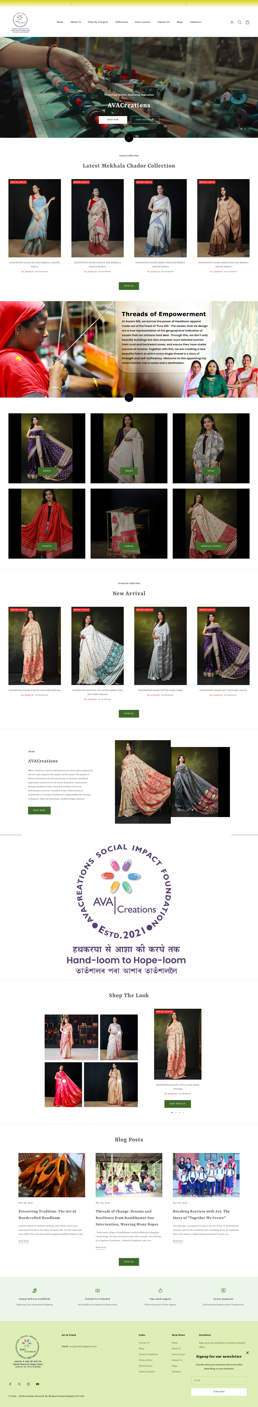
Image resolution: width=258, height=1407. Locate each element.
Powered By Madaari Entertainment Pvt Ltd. (60, 1396)
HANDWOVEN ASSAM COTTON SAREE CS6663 (160, 690)
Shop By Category (98, 22)
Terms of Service (147, 1372)
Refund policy (145, 1366)
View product (178, 1104)
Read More (39, 810)
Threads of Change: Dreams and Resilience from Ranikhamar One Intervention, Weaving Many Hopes (127, 1218)
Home (60, 22)
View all (129, 286)
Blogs (180, 22)
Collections (121, 22)
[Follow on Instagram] (28, 1384)
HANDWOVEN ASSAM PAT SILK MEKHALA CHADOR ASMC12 (34, 265)
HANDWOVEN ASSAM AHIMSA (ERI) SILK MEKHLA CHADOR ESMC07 (223, 265)
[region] (129, 87)
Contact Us (163, 22)
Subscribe (219, 1392)
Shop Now (113, 120)
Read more (23, 1241)
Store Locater (142, 22)
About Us (76, 22)
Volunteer (195, 22)
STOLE (211, 471)
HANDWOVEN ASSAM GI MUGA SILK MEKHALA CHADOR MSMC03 (97, 265)
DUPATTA (46, 546)
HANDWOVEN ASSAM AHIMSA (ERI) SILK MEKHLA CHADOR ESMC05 (160, 265)
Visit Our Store (145, 120)
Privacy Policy (145, 1360)
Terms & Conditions (148, 1354)
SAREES (47, 471)
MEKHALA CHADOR (211, 546)
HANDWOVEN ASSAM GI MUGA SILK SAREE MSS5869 (35, 690)
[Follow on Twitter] (19, 1384)
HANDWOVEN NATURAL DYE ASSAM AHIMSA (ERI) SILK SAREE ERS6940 (97, 692)
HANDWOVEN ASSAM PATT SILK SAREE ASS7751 (223, 690)
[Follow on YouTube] (37, 1384)
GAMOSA (129, 546)
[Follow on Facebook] (10, 1384)
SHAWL (129, 471)
